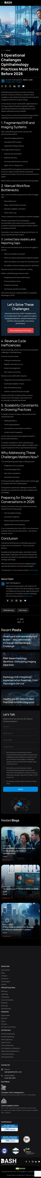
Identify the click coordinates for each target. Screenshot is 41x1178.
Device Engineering (7, 1045)
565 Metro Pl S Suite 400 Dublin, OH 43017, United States (18, 1095)
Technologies (5, 981)
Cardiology (4, 994)
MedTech (4, 1018)
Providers (4, 1024)
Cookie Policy (20, 1175)
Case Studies (5, 970)
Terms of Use (30, 1175)
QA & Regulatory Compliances (10, 1048)
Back (22, 619)
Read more (6, 860)
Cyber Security (5, 1042)
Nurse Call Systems (7, 1000)
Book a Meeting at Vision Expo (20, 330)
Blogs (3, 50)
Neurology (4, 1006)
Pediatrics (4, 1003)
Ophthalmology (8, 610)
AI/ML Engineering (6, 1039)
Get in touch (28, 596)
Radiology (4, 991)
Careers (3, 984)
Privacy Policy (11, 1175)
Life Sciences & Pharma (8, 1027)
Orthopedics (5, 997)
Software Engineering (8, 1034)
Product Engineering (7, 1037)
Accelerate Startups (7, 1054)
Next (19, 622)
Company (4, 976)
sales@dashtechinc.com (13, 1072)
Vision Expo (23, 610)
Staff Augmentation (7, 1057)
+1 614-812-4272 (9, 1078)
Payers (3, 1021)
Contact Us (4, 979)
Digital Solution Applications (10, 1051)
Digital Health (5, 1015)
